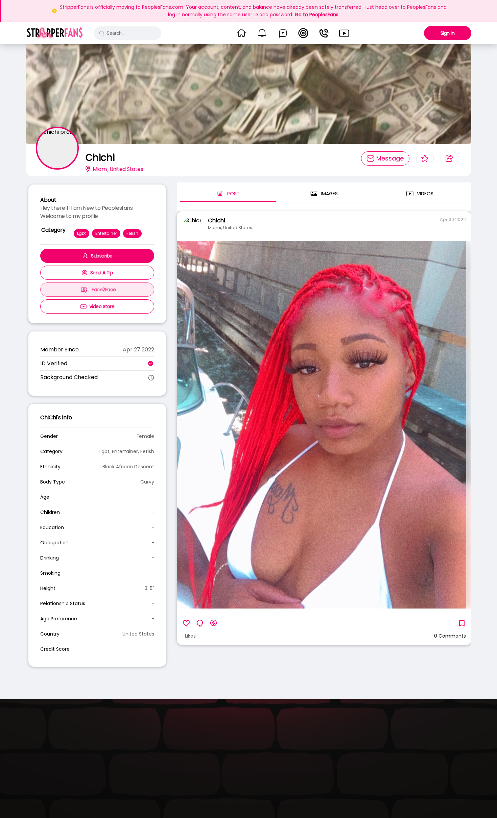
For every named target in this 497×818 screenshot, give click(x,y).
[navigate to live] (303, 33)
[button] (55, 33)
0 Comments (450, 636)
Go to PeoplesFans (316, 14)
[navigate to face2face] (323, 33)
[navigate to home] (241, 33)
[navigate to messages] (283, 33)
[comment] (200, 623)
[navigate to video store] (344, 33)
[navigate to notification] (262, 33)
